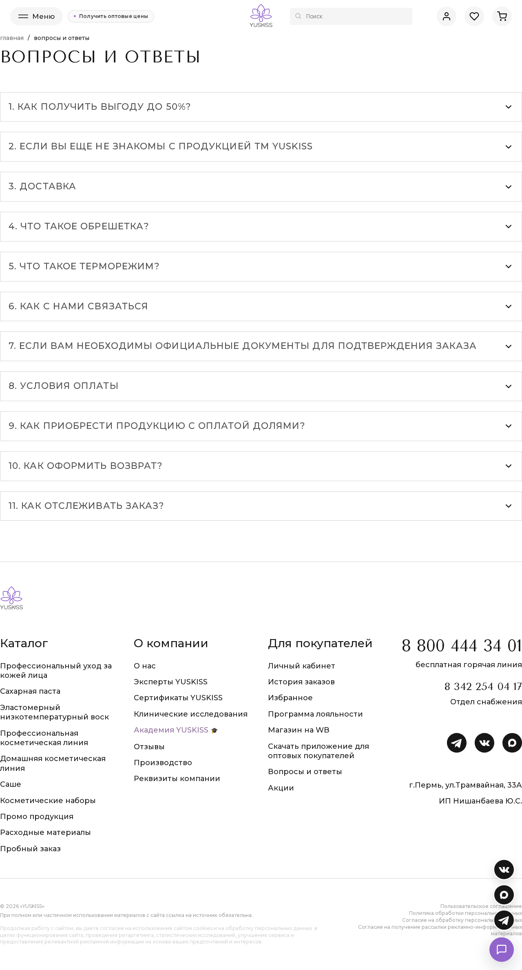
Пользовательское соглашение (481, 906)
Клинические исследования (191, 714)
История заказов (301, 681)
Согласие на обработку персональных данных (462, 920)
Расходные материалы (45, 832)
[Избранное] (474, 16)
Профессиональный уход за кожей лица (56, 670)
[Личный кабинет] (446, 16)
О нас (145, 665)
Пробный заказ (30, 848)
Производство (163, 762)
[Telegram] (504, 920)
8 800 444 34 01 (462, 645)
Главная (12, 38)
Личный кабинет (301, 665)
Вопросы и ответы (305, 771)
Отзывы (149, 746)
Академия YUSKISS (171, 730)
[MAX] (504, 895)
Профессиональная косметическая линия (44, 738)
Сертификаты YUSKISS (178, 697)
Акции (281, 788)
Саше (10, 784)
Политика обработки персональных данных (465, 913)
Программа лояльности (315, 714)
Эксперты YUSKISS (171, 681)
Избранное (290, 697)
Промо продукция (36, 816)
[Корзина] (502, 16)
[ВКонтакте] (504, 869)
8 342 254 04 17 (483, 686)
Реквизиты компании (177, 778)
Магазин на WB (299, 730)
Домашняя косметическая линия (53, 763)
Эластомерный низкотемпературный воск (54, 712)
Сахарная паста (30, 691)
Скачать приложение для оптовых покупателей (318, 751)
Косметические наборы (48, 800)
